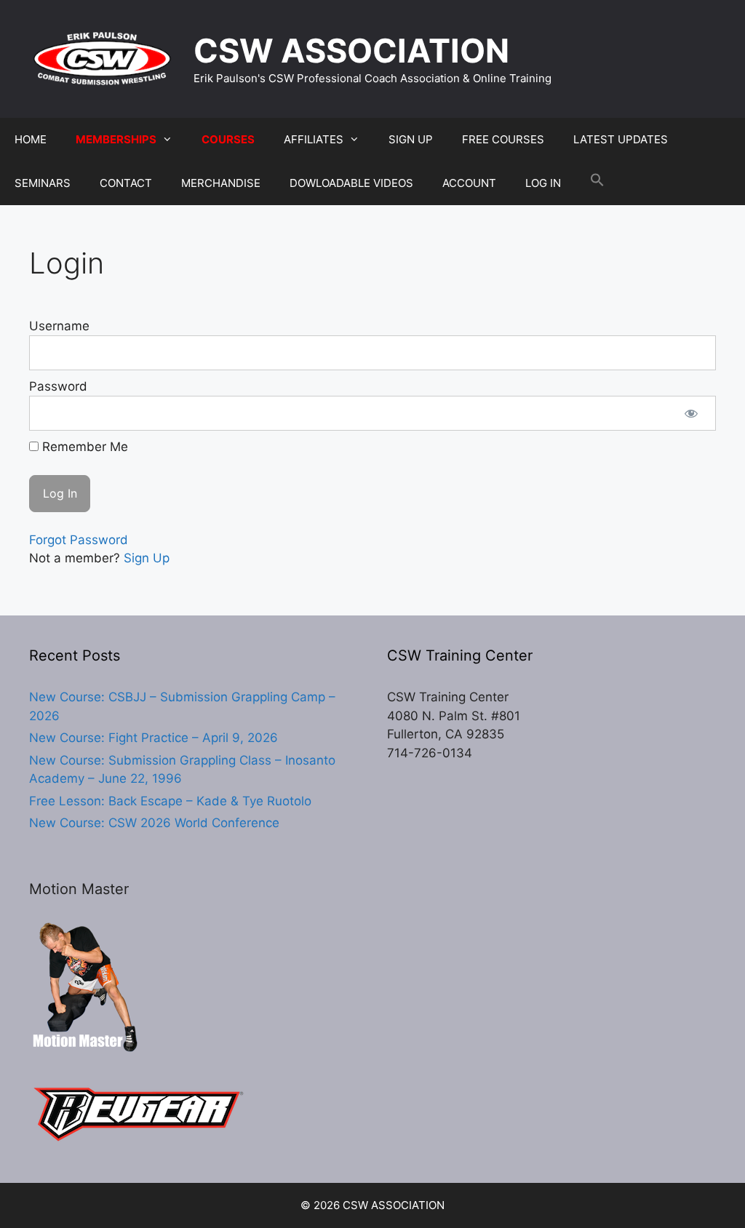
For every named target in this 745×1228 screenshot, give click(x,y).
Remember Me (83, 446)
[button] (597, 183)
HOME (31, 139)
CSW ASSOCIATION (351, 51)
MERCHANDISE (220, 183)
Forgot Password (78, 540)
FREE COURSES (503, 139)
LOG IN (543, 183)
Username (59, 326)
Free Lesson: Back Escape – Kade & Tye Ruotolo (170, 801)
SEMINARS (43, 183)
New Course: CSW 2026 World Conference (154, 823)
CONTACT (126, 183)
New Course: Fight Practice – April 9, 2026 (153, 737)
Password (58, 386)
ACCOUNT (469, 183)
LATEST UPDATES (620, 139)
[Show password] (691, 413)
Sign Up (147, 558)
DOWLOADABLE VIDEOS (351, 183)
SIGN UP (411, 139)
